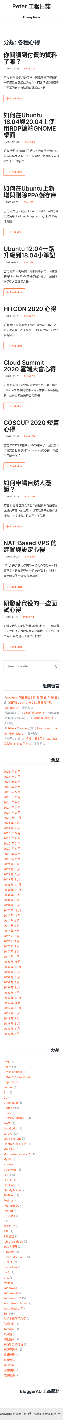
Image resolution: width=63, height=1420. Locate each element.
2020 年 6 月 (12, 848)
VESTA (8, 1262)
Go (5, 1097)
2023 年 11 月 (12, 818)
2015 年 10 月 (12, 1008)
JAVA (7, 1123)
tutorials (9, 1252)
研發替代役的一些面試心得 (30, 606)
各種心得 (9, 1324)
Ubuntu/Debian (13, 1257)
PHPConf (10, 1185)
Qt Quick (9, 1216)
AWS (7, 1061)
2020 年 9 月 (12, 833)
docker (8, 1087)
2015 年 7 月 (12, 1018)
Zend (7, 1313)
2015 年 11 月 (12, 1003)
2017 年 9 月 (12, 920)
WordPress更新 (13, 1308)
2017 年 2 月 (12, 951)
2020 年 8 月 (12, 838)
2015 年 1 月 (11, 1034)
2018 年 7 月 (12, 900)
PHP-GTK (10, 1180)
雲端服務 (9, 1370)
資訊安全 (9, 1365)
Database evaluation (17, 1077)
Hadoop (9, 1108)
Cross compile (13, 1072)
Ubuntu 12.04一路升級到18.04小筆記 (29, 252)
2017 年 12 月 (12, 910)
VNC (7, 1272)
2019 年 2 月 (12, 879)
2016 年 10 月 (12, 967)
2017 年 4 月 (12, 941)
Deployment (12, 1082)
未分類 (8, 1334)
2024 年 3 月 (12, 807)
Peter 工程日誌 (31, 6)
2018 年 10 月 (12, 890)
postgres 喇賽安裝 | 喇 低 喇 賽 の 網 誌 (32, 697)
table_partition (13, 1241)
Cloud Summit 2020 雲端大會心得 (30, 366)
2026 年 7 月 (12, 776)
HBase (8, 1113)
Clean (37, 1413)
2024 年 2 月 (12, 812)
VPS (6, 1277)
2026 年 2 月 (12, 787)
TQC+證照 (10, 1246)
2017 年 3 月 (12, 946)
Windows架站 (12, 1298)
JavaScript (11, 1128)
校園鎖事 (9, 1339)
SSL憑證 (9, 1236)
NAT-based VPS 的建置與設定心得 (30, 546)
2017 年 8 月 (12, 926)
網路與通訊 (11, 1349)
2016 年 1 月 (11, 992)
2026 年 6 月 (12, 782)
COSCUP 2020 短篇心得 (31, 426)
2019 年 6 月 (12, 869)
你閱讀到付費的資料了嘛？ (30, 58)
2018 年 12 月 (12, 884)
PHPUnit (9, 1195)
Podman (9, 1200)
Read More (16, 98)
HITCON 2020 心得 (30, 308)
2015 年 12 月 (12, 998)
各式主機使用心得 (15, 1318)
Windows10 (11, 1288)
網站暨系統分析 (13, 1344)
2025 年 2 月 (12, 797)
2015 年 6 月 (12, 1023)
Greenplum (11, 1102)
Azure (7, 1066)
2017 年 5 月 (12, 936)
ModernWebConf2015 (18, 1154)
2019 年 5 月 (12, 874)
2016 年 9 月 (12, 972)
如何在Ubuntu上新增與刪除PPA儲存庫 (30, 192)
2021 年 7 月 (12, 823)
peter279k (29, 68)
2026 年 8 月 (12, 771)
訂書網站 (9, 1360)
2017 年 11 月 (12, 915)
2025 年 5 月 (12, 792)
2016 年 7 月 (12, 982)
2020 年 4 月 (12, 854)
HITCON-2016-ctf (15, 1118)
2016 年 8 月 (12, 977)
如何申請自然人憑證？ (27, 486)
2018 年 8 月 (12, 895)
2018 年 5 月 (12, 905)
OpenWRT (10, 1169)
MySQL (8, 1159)
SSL (6, 1231)
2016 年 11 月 (12, 961)
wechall (8, 1283)
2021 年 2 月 (12, 828)
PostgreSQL (11, 1205)
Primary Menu (31, 17)
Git (6, 1092)
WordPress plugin (15, 1303)
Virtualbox (10, 1267)
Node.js (8, 1164)
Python (8, 1210)
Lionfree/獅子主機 (15, 1144)
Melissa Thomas (16, 728)
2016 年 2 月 (12, 987)
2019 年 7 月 (12, 864)
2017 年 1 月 (11, 956)
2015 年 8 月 (12, 1013)
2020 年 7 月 (12, 843)
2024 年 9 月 (12, 802)
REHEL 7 (9, 1226)
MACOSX (9, 1149)
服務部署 (9, 1329)
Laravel (8, 1133)
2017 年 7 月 (12, 931)
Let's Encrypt (12, 1138)
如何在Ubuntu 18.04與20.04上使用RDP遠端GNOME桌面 (30, 125)
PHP (6, 1174)
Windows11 (11, 1293)
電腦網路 (9, 1375)
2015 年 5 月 (12, 1028)
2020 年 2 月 (12, 859)
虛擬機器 (9, 1354)
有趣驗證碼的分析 (34, 713)
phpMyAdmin (12, 1190)
